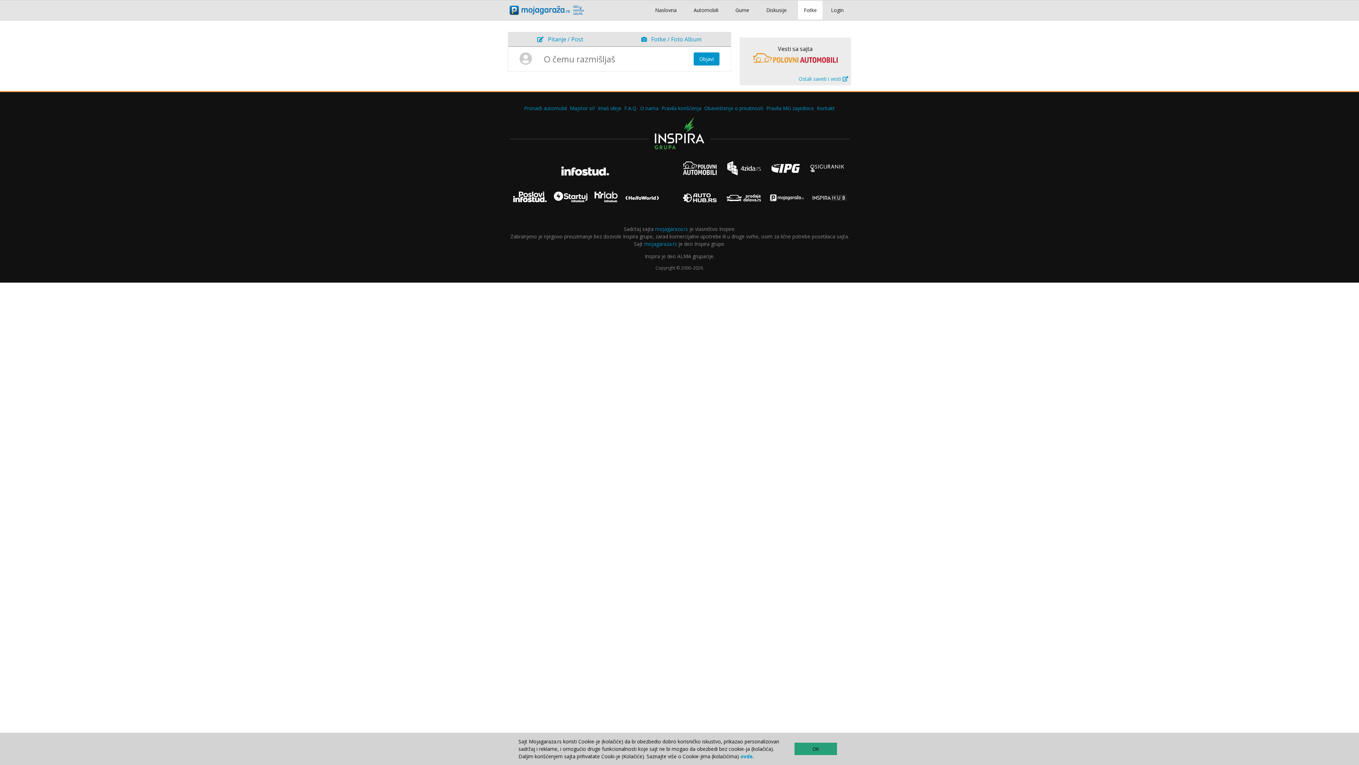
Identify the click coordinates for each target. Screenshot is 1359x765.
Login (837, 10)
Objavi (706, 59)
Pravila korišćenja (681, 108)
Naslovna (666, 10)
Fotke (810, 10)
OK (816, 749)
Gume (742, 10)
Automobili (706, 10)
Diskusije (776, 10)
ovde (746, 756)
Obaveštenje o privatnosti (733, 108)
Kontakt (826, 108)
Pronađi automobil (545, 108)
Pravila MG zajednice (790, 108)
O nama (649, 108)
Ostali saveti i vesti (821, 78)
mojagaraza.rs (671, 229)
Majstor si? (582, 108)
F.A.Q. (630, 108)
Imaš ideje (609, 108)
